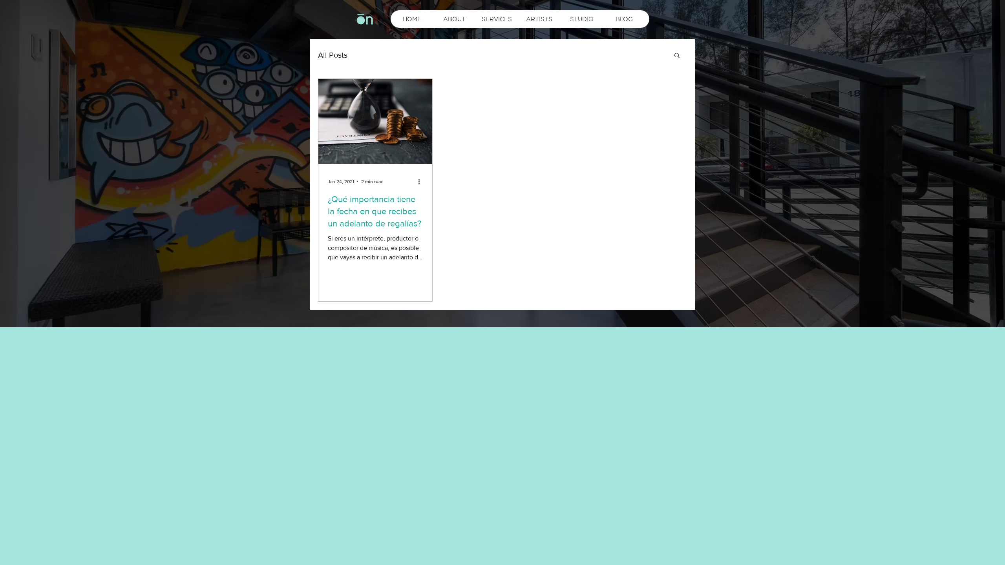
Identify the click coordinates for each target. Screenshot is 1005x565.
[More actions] (421, 181)
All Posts (332, 55)
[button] (677, 56)
